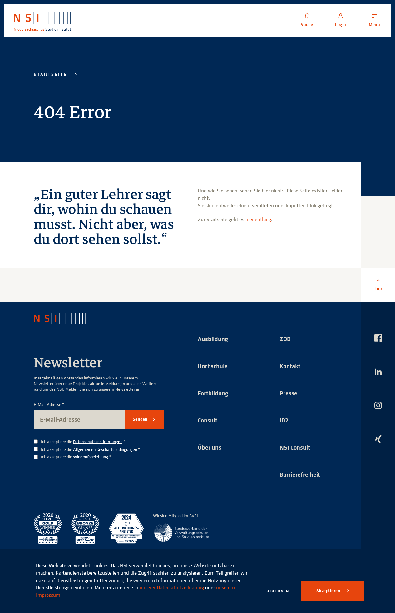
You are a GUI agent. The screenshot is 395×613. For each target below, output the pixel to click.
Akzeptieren (329, 590)
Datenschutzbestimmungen (97, 441)
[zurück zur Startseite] (65, 318)
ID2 (283, 420)
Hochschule (213, 366)
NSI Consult (294, 447)
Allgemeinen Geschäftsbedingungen (105, 449)
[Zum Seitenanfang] (378, 285)
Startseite (50, 74)
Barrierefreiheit (299, 474)
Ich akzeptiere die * (83, 441)
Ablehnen (278, 591)
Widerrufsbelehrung (90, 457)
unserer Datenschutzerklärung (172, 587)
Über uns (209, 447)
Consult (207, 420)
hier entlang (258, 219)
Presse (288, 393)
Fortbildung (213, 393)
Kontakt (289, 366)
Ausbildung (213, 339)
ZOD (285, 339)
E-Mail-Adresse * (49, 404)
